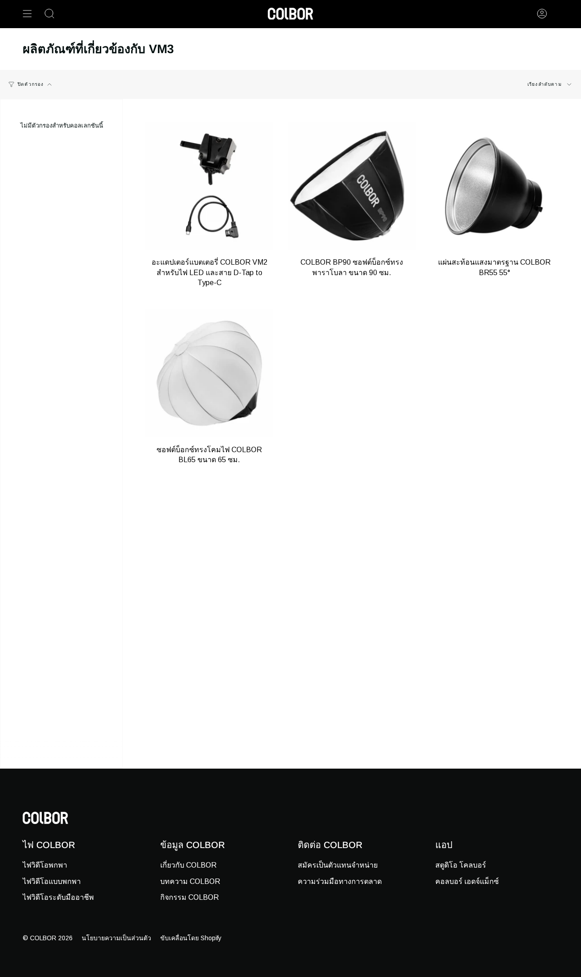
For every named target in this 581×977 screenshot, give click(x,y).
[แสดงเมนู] (27, 13)
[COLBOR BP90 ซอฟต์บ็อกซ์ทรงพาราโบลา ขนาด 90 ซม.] (352, 186)
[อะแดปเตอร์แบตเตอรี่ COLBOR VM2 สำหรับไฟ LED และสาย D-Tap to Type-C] (209, 186)
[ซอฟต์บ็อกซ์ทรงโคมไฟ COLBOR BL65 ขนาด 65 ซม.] (209, 373)
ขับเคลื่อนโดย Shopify (191, 938)
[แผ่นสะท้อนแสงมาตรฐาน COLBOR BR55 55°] (494, 186)
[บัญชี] (542, 13)
